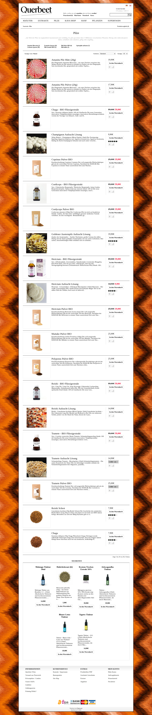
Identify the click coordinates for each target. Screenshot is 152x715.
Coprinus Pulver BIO (62, 159)
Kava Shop (70, 21)
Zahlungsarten (30, 688)
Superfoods (114, 21)
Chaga (55, 533)
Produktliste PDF (86, 672)
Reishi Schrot (58, 508)
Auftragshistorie (113, 675)
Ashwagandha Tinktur (107, 568)
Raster (35, 53)
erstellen (94, 13)
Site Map (56, 678)
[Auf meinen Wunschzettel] (109, 67)
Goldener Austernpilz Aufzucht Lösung (71, 234)
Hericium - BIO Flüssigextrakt (67, 259)
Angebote (83, 682)
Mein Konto (77, 15)
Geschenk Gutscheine (87, 675)
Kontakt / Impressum (60, 672)
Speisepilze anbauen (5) (83, 45)
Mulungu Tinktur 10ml (43, 568)
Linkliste (28, 685)
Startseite (25, 26)
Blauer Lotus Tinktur (64, 615)
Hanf (84, 21)
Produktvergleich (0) (123, 26)
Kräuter (27, 21)
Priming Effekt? (30, 691)
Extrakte (43, 21)
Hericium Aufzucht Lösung (65, 284)
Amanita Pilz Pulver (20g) (64, 84)
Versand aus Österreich (33, 675)
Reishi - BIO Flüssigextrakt (65, 383)
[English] (130, 5)
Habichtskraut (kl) (65, 567)
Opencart (79, 708)
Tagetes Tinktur (86, 614)
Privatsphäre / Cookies (33, 678)
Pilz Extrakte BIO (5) (50, 47)
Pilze (56, 21)
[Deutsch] (126, 5)
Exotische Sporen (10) (50, 45)
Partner (83, 678)
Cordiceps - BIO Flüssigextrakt (67, 184)
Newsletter (111, 682)
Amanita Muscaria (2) (33, 45)
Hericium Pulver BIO (62, 309)
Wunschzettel (112, 678)
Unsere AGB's (30, 682)
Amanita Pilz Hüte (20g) (64, 59)
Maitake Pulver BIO (62, 333)
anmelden (79, 13)
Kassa (92, 15)
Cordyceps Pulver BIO (63, 209)
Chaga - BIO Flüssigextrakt (65, 109)
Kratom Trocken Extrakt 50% (86, 568)
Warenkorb (85, 15)
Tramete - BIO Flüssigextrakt (66, 433)
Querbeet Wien (30, 672)
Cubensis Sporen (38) (33, 47)
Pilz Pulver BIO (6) (66, 45)
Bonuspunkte (57, 675)
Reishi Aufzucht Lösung (64, 408)
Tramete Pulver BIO (61, 483)
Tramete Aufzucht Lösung (64, 458)
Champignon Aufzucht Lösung (67, 134)
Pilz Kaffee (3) (65, 47)
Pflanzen (97, 21)
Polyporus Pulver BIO (62, 358)
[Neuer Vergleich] (112, 67)
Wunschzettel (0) (68, 15)
